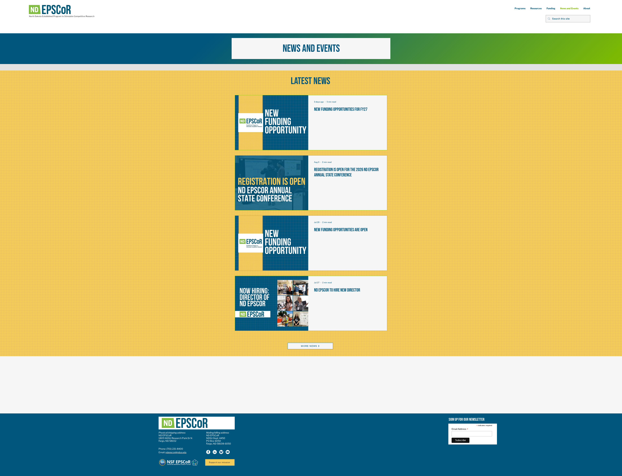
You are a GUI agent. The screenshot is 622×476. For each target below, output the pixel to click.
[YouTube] (228, 452)
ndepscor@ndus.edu (175, 452)
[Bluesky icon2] (221, 452)
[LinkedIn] (215, 452)
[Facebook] (208, 452)
